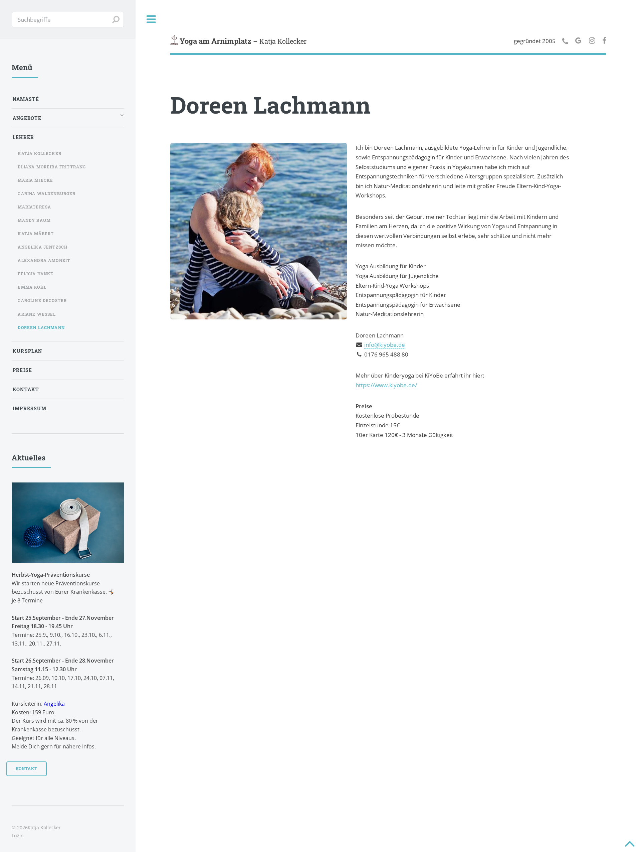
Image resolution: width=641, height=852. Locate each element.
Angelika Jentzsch (42, 247)
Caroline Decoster (42, 300)
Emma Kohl (32, 287)
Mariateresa (34, 206)
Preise (22, 370)
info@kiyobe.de (384, 344)
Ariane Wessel (37, 314)
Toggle (151, 19)
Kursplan (27, 351)
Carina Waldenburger (46, 193)
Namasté (26, 99)
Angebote (27, 118)
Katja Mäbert (36, 233)
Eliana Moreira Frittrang (52, 166)
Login (18, 835)
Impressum (29, 408)
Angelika (54, 703)
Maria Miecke (35, 180)
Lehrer (23, 137)
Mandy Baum (34, 220)
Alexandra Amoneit (44, 260)
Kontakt (26, 389)
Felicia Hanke (35, 273)
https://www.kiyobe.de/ (386, 385)
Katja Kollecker (39, 153)
